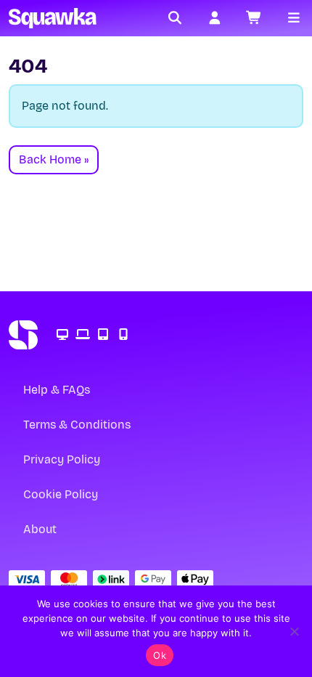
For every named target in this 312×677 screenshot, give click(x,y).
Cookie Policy (60, 494)
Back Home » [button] (54, 159)
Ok (159, 655)
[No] (294, 631)
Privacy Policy (61, 459)
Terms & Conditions (77, 424)
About (40, 529)
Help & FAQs (56, 390)
